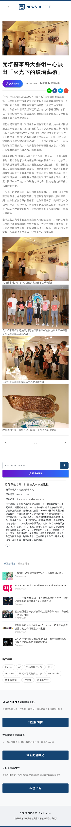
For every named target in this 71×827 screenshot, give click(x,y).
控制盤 (28, 679)
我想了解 (35, 788)
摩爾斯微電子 (12, 679)
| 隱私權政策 (40, 818)
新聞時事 (55, 83)
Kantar (9, 667)
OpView (9, 673)
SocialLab (53, 673)
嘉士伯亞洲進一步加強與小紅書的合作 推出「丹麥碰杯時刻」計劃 (42, 613)
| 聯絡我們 (51, 818)
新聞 (44, 83)
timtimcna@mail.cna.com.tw (30, 499)
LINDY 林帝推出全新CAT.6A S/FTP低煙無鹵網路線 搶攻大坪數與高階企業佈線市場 (40, 640)
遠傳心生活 (43, 679)
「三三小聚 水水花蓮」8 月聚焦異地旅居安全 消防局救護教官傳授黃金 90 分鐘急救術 (41, 599)
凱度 (50, 667)
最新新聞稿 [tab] (23, 563)
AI (19, 667)
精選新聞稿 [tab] (9, 563)
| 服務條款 (29, 818)
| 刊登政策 (19, 818)
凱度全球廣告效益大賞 (30, 673)
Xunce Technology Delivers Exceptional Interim (41, 585)
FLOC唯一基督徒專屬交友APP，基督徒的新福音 (39, 573)
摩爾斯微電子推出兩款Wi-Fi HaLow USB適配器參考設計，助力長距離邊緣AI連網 (41, 627)
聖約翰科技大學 (34, 667)
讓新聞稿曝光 (35, 755)
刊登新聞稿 (35, 722)
